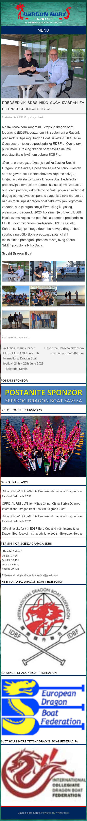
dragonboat (36, 117)
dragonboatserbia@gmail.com (41, 575)
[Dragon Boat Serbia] (43, 22)
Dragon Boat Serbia (29, 812)
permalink (23, 337)
